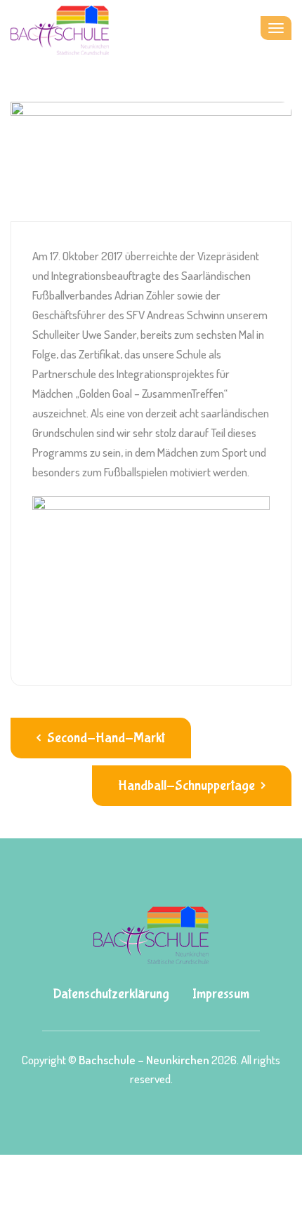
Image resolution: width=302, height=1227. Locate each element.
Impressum (220, 994)
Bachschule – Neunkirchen (144, 1059)
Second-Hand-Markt (104, 738)
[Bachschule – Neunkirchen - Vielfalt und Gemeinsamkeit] (60, 28)
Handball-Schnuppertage (188, 785)
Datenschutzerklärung (111, 994)
